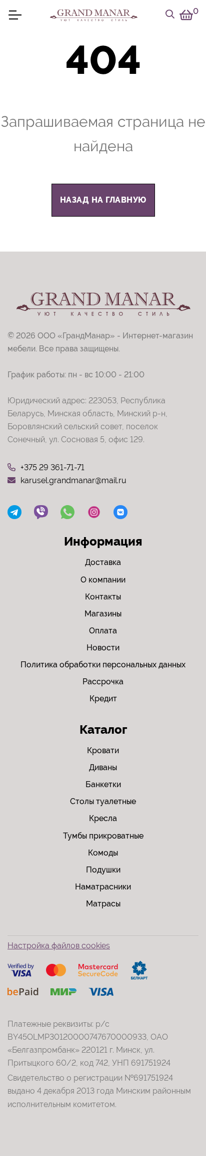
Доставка (103, 562)
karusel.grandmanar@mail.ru (73, 480)
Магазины (103, 613)
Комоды (103, 853)
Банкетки (103, 784)
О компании (103, 579)
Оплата (103, 630)
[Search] (170, 14)
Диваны (103, 767)
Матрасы (103, 903)
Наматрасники (103, 886)
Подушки (103, 869)
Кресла (103, 818)
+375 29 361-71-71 (52, 467)
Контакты (103, 596)
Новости (103, 647)
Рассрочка (103, 681)
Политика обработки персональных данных (103, 664)
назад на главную (103, 200)
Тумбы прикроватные (103, 836)
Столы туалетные (103, 801)
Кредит (103, 698)
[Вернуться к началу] (178, 1118)
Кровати (103, 750)
